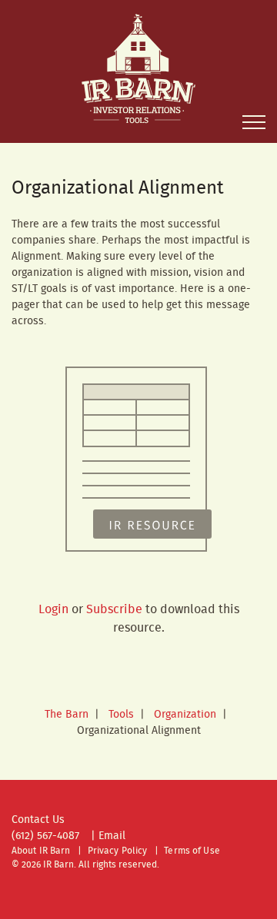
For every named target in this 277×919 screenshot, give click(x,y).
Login (53, 609)
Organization (185, 714)
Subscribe (114, 609)
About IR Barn (41, 851)
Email (111, 836)
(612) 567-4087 (45, 836)
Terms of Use (191, 851)
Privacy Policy (118, 851)
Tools (121, 714)
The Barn (66, 714)
